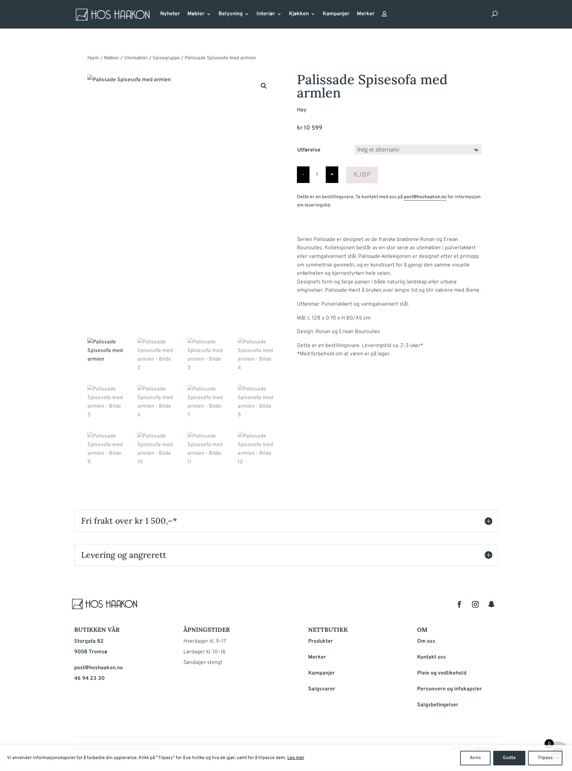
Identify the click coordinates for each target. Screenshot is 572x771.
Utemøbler (136, 58)
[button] (264, 86)
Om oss (426, 641)
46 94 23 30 (89, 678)
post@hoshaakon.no (425, 197)
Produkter (320, 641)
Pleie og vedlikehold (441, 673)
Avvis (475, 758)
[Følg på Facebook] (459, 604)
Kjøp (362, 175)
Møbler (196, 14)
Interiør (266, 14)
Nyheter (170, 14)
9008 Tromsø (90, 652)
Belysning (230, 14)
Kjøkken (299, 14)
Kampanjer (336, 14)
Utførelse (308, 150)
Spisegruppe (166, 58)
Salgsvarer (321, 689)
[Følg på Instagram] (475, 604)
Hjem (93, 58)
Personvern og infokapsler (449, 689)
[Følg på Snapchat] (491, 604)
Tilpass (545, 758)
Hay (302, 110)
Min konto (384, 16)
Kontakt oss (431, 657)
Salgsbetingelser (437, 705)
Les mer (295, 758)
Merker (366, 14)
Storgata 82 (89, 641)
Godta (509, 758)
